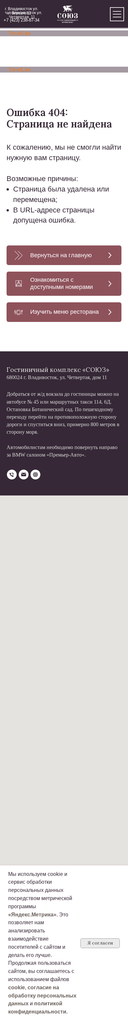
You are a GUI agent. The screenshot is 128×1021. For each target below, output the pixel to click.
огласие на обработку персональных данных (42, 996)
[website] (35, 474)
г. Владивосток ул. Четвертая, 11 (25, 14)
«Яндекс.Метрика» (32, 914)
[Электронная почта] (24, 474)
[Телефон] (12, 474)
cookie (16, 987)
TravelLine (19, 33)
